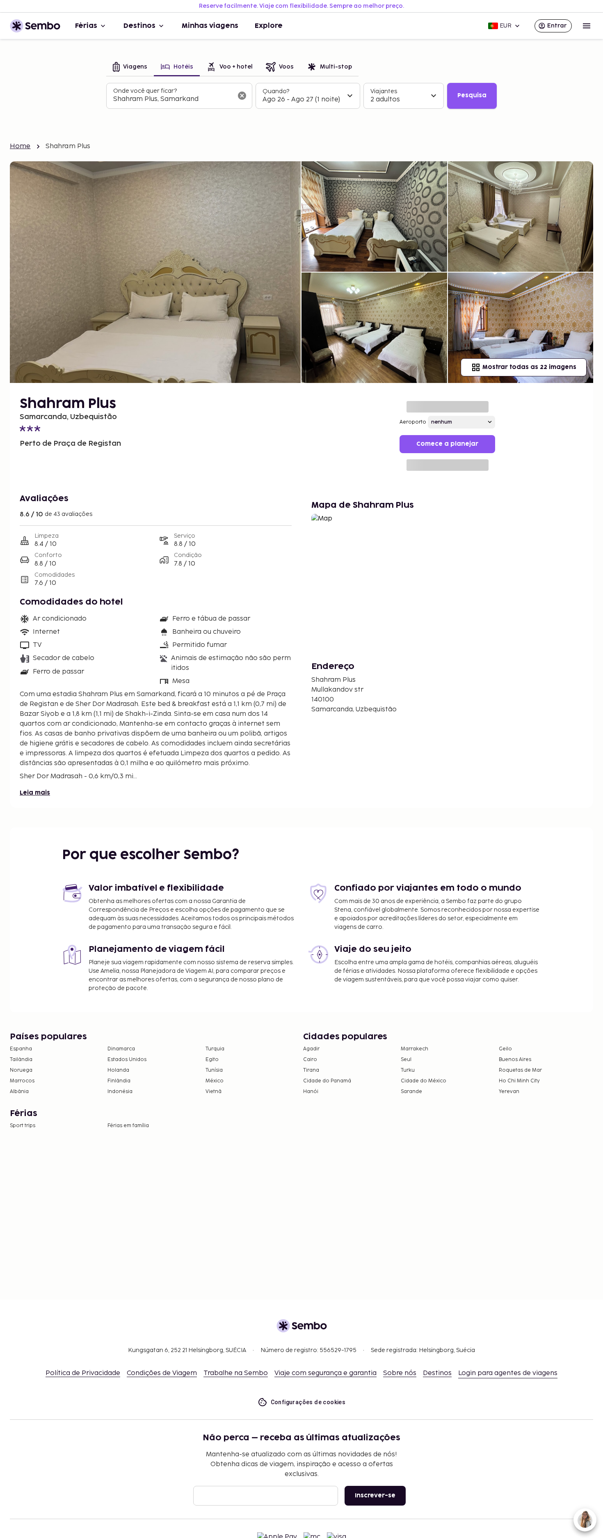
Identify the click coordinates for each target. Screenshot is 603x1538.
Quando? (276, 91)
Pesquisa (472, 95)
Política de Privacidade (83, 1373)
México (215, 1081)
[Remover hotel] (242, 96)
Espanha (21, 1049)
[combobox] (172, 99)
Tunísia (214, 1070)
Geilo (505, 1049)
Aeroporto (413, 422)
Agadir (311, 1049)
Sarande (411, 1092)
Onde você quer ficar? (145, 90)
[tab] (130, 67)
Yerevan (509, 1092)
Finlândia (118, 1081)
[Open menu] (586, 25)
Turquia (215, 1049)
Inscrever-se (375, 1495)
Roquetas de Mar (520, 1070)
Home (20, 146)
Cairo (310, 1060)
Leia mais (35, 792)
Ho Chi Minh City (519, 1081)
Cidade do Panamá (327, 1081)
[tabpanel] (301, 96)
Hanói (310, 1092)
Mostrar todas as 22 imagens (529, 367)
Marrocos (22, 1081)
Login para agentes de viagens (507, 1373)
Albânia (19, 1092)
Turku (408, 1070)
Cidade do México (423, 1081)
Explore (269, 26)
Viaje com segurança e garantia (325, 1373)
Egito (212, 1060)
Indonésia (119, 1092)
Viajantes (383, 91)
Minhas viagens (210, 26)
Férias (86, 26)
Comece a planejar (447, 444)
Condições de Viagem (162, 1373)
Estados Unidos (126, 1060)
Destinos (139, 26)
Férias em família (128, 1126)
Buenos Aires (515, 1060)
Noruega (21, 1070)
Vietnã (214, 1092)
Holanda (118, 1070)
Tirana (311, 1070)
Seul (406, 1060)
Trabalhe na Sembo (235, 1373)
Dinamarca (121, 1049)
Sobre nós (399, 1373)
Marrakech (414, 1049)
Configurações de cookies (308, 1402)
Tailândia (21, 1060)
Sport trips (22, 1126)
